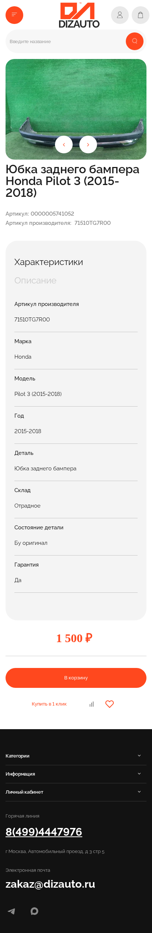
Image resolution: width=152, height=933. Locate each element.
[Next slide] (88, 144)
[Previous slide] (64, 144)
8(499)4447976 (44, 831)
